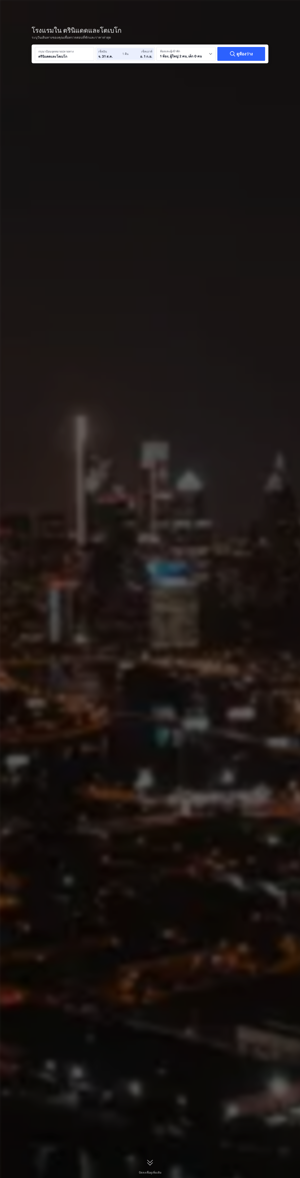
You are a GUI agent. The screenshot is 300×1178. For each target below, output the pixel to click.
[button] (267, 6)
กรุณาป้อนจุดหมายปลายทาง (56, 51)
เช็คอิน (102, 51)
